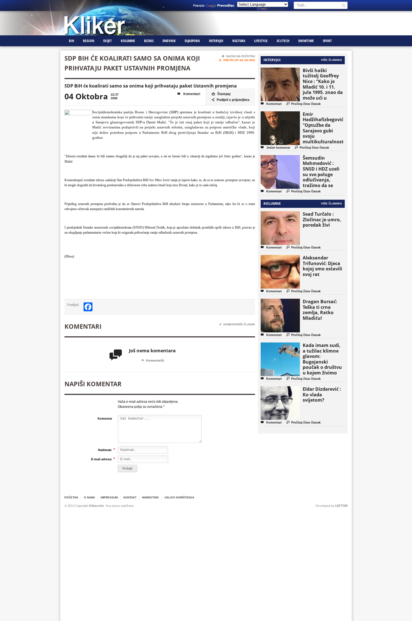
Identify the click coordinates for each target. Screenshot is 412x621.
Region (88, 40)
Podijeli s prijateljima (230, 100)
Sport (327, 40)
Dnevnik (169, 40)
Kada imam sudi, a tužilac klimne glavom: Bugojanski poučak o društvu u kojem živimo (322, 359)
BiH (71, 40)
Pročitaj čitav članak (303, 103)
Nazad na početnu (238, 56)
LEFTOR (341, 505)
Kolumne (128, 40)
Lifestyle (261, 40)
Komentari (188, 94)
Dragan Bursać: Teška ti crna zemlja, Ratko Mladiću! (320, 309)
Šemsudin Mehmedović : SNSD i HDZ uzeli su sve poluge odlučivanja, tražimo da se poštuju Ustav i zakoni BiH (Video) (323, 177)
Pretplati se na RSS (237, 60)
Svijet (107, 40)
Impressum (109, 497)
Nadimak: (105, 450)
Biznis (149, 40)
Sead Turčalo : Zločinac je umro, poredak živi (322, 219)
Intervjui (216, 40)
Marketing (150, 497)
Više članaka (331, 59)
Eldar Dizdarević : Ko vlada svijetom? (322, 394)
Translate (276, 9)
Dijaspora (192, 40)
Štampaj (221, 94)
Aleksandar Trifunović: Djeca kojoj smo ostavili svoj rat (322, 266)
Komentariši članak (237, 324)
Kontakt (129, 497)
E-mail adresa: (101, 459)
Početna (71, 497)
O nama (89, 497)
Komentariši (153, 360)
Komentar (105, 418)
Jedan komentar (275, 147)
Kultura (238, 40)
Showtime (306, 40)
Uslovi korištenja (179, 497)
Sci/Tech (283, 40)
